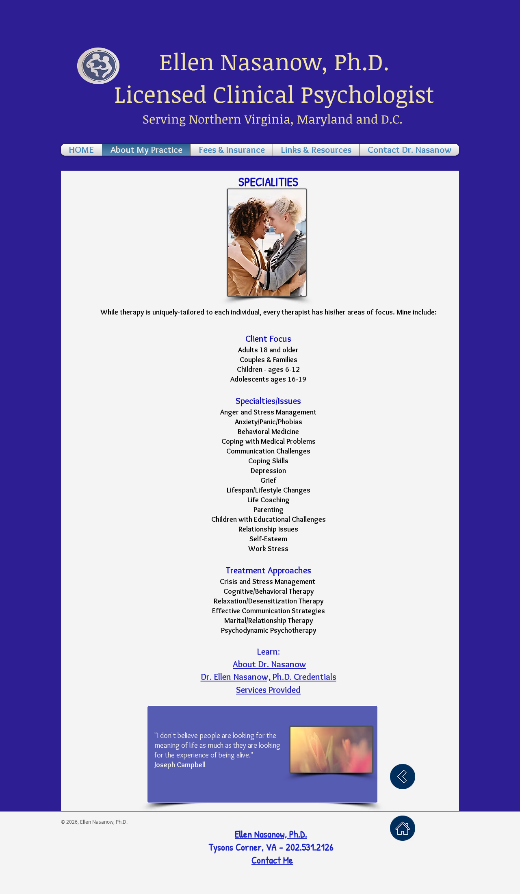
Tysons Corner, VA (243, 846)
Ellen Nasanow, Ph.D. (271, 833)
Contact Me (272, 859)
